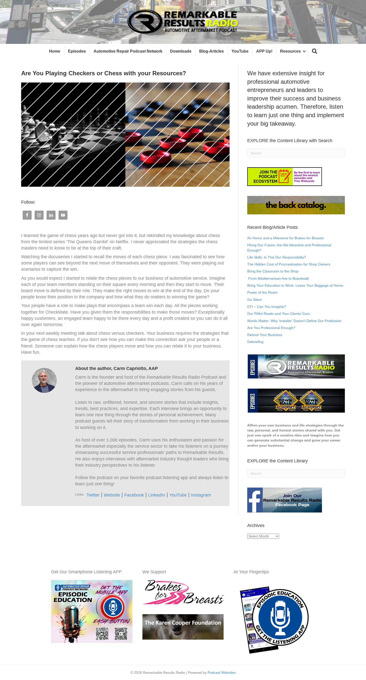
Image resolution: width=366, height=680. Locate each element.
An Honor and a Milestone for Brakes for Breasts (285, 238)
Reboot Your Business (264, 335)
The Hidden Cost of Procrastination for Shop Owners (288, 264)
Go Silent (254, 300)
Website (112, 495)
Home (54, 51)
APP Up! (264, 51)
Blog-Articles (211, 51)
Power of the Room (262, 292)
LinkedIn (156, 495)
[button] (314, 51)
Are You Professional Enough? (271, 328)
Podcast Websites (222, 673)
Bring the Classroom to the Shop (273, 271)
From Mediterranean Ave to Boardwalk (278, 278)
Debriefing (255, 342)
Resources (290, 51)
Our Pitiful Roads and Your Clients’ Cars (278, 314)
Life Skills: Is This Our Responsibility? (276, 257)
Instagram (201, 495)
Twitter (93, 495)
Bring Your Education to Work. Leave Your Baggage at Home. (295, 285)
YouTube (240, 51)
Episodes (77, 51)
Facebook (134, 495)
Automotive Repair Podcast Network (128, 51)
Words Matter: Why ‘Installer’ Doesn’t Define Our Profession (294, 321)
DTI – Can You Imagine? (266, 307)
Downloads (180, 51)
